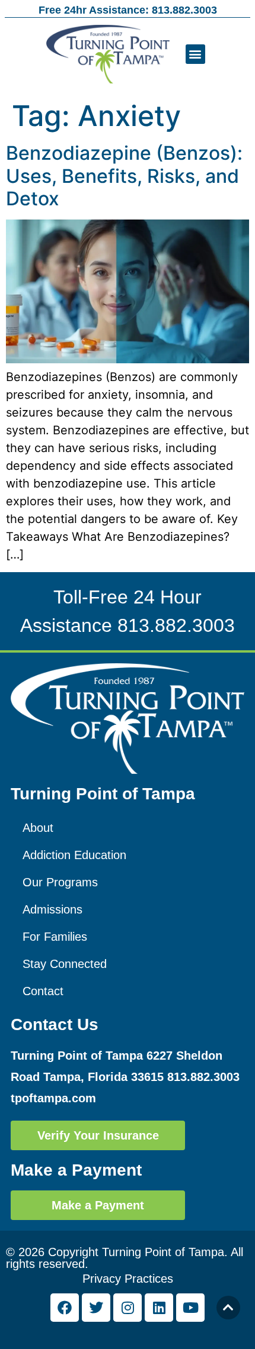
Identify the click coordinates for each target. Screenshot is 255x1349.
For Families (55, 936)
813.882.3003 (176, 625)
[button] (195, 54)
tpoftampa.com (53, 1098)
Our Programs (60, 882)
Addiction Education (74, 854)
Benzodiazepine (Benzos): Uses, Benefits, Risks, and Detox (124, 175)
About (38, 827)
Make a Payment (76, 1170)
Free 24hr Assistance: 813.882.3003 (128, 10)
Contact (43, 991)
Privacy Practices (127, 1278)
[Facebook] (64, 1307)
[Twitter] (96, 1307)
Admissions (52, 909)
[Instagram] (127, 1307)
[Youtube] (190, 1307)
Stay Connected (65, 963)
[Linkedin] (159, 1307)
